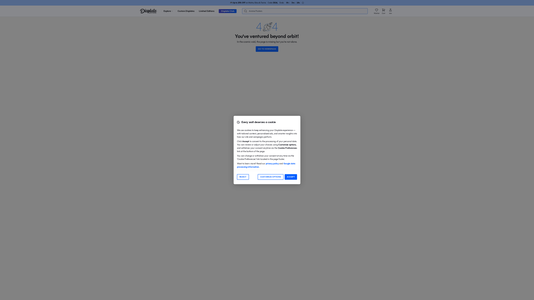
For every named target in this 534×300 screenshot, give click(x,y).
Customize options (270, 177)
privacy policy (272, 163)
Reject (242, 177)
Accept (291, 177)
